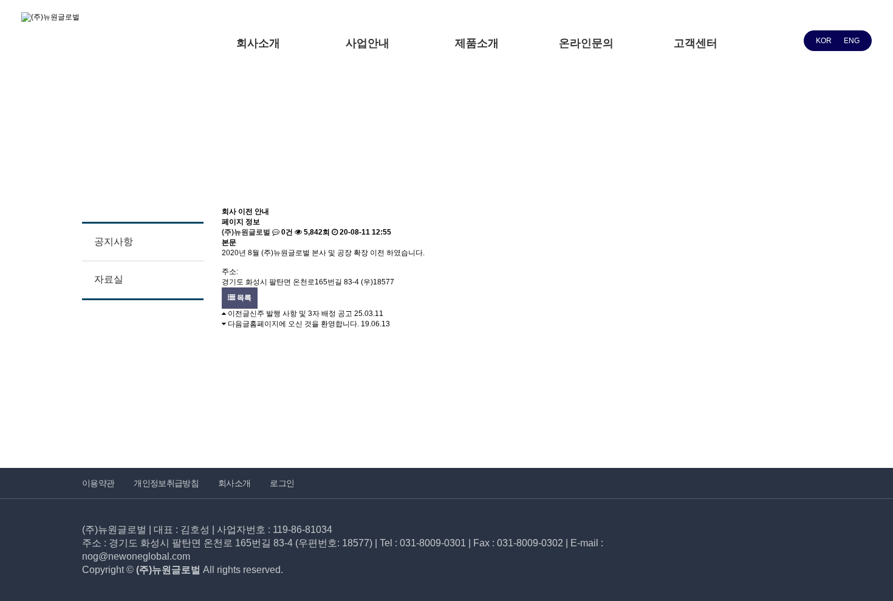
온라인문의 (586, 43)
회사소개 (258, 43)
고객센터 (695, 43)
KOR (824, 40)
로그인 (282, 483)
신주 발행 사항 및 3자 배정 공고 (301, 313)
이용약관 (98, 483)
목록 (243, 298)
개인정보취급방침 (166, 483)
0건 (286, 232)
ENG (852, 40)
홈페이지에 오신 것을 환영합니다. (304, 324)
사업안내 (367, 43)
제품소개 (477, 43)
